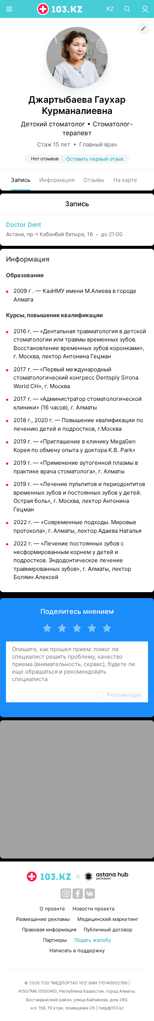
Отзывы (93, 179)
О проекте (52, 909)
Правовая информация (49, 929)
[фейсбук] (78, 893)
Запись (20, 179)
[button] (118, 694)
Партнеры (55, 940)
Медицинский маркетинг (107, 919)
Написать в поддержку (77, 950)
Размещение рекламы (43, 919)
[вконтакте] (89, 893)
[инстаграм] (66, 893)
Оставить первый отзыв (94, 159)
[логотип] (60, 9)
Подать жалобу (92, 940)
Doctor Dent (23, 224)
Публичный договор (108, 929)
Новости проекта (93, 909)
